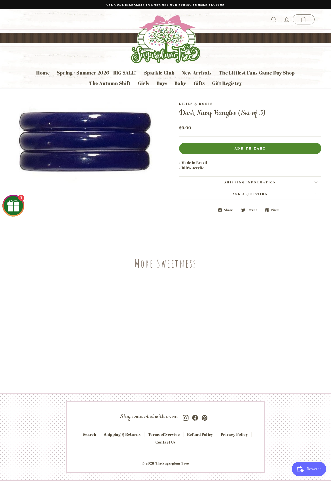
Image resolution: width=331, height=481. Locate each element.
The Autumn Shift (110, 83)
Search (89, 434)
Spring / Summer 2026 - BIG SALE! (97, 72)
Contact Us (165, 442)
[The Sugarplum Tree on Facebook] (195, 417)
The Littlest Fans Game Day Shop (257, 72)
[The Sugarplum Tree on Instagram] (186, 417)
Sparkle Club (159, 72)
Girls (143, 83)
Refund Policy (200, 434)
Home (43, 72)
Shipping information (250, 182)
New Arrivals (197, 72)
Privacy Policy (234, 434)
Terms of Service (164, 434)
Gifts (199, 83)
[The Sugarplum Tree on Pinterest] (204, 417)
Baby (180, 83)
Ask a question (250, 194)
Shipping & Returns (122, 434)
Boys (162, 83)
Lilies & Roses (196, 103)
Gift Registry (227, 83)
